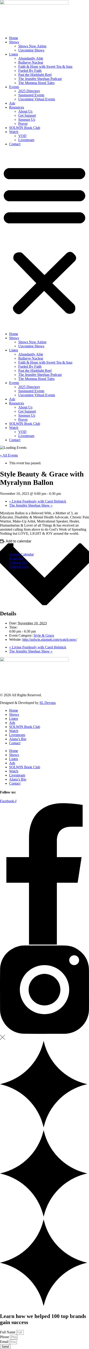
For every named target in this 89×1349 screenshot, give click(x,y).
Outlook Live (19, 566)
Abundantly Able (30, 58)
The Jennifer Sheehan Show (30, 505)
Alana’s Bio (17, 739)
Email (4, 1342)
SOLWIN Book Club (24, 128)
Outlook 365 (18, 562)
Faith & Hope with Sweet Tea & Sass (45, 66)
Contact (14, 144)
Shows (14, 42)
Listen (13, 54)
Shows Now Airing (32, 46)
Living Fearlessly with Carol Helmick (37, 501)
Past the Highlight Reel (35, 75)
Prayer (23, 124)
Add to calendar (18, 541)
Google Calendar (21, 554)
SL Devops (47, 703)
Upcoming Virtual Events (36, 99)
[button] (44, 239)
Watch (13, 132)
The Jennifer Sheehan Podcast (40, 79)
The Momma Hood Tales (36, 83)
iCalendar (16, 558)
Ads (12, 103)
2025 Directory (29, 91)
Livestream (26, 140)
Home (13, 38)
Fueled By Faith (30, 71)
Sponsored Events (31, 95)
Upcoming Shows (31, 50)
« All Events (9, 455)
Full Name (8, 1332)
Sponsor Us (26, 119)
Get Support (27, 115)
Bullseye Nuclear (30, 62)
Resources (16, 107)
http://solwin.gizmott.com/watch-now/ (49, 639)
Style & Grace (44, 635)
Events (14, 87)
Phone (5, 1337)
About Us (25, 111)
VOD (22, 136)
